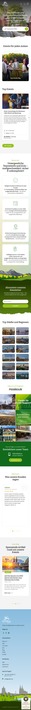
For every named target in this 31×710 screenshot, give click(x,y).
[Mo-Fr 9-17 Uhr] (25, 4)
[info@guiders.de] (2, 678)
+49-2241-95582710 (9, 674)
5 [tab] (18, 604)
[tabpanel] (15, 577)
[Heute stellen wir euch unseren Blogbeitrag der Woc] (23, 418)
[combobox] (14, 29)
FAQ (3, 643)
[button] (29, 65)
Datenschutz (5, 664)
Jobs (3, 648)
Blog (3, 650)
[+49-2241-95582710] (2, 674)
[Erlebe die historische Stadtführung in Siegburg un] (7, 402)
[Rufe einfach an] (9, 454)
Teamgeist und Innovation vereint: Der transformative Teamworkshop (14, 578)
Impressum (5, 666)
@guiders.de (15, 389)
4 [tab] (17, 604)
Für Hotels (5, 645)
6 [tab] (20, 604)
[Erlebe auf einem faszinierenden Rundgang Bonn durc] (7, 433)
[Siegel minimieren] (29, 698)
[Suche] (26, 29)
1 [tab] (12, 604)
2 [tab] (14, 604)
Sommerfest (15, 78)
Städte (3, 652)
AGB (3, 662)
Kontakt (4, 654)
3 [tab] (15, 604)
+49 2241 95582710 (17, 455)
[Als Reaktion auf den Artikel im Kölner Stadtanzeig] (23, 433)
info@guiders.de (8, 679)
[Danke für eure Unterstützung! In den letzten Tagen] (23, 402)
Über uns (4, 641)
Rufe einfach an (17, 453)
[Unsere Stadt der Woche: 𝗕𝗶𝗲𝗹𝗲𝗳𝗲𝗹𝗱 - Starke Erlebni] (7, 418)
